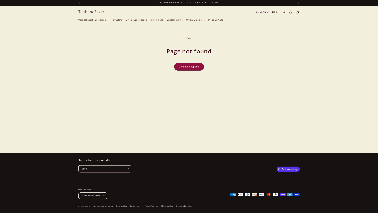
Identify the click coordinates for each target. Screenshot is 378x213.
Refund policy (121, 206)
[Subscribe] (128, 168)
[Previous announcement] (79, 3)
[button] (93, 20)
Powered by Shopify (105, 206)
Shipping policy (167, 206)
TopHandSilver (91, 206)
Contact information (184, 206)
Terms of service (151, 206)
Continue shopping (189, 67)
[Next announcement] (298, 3)
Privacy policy (136, 206)
